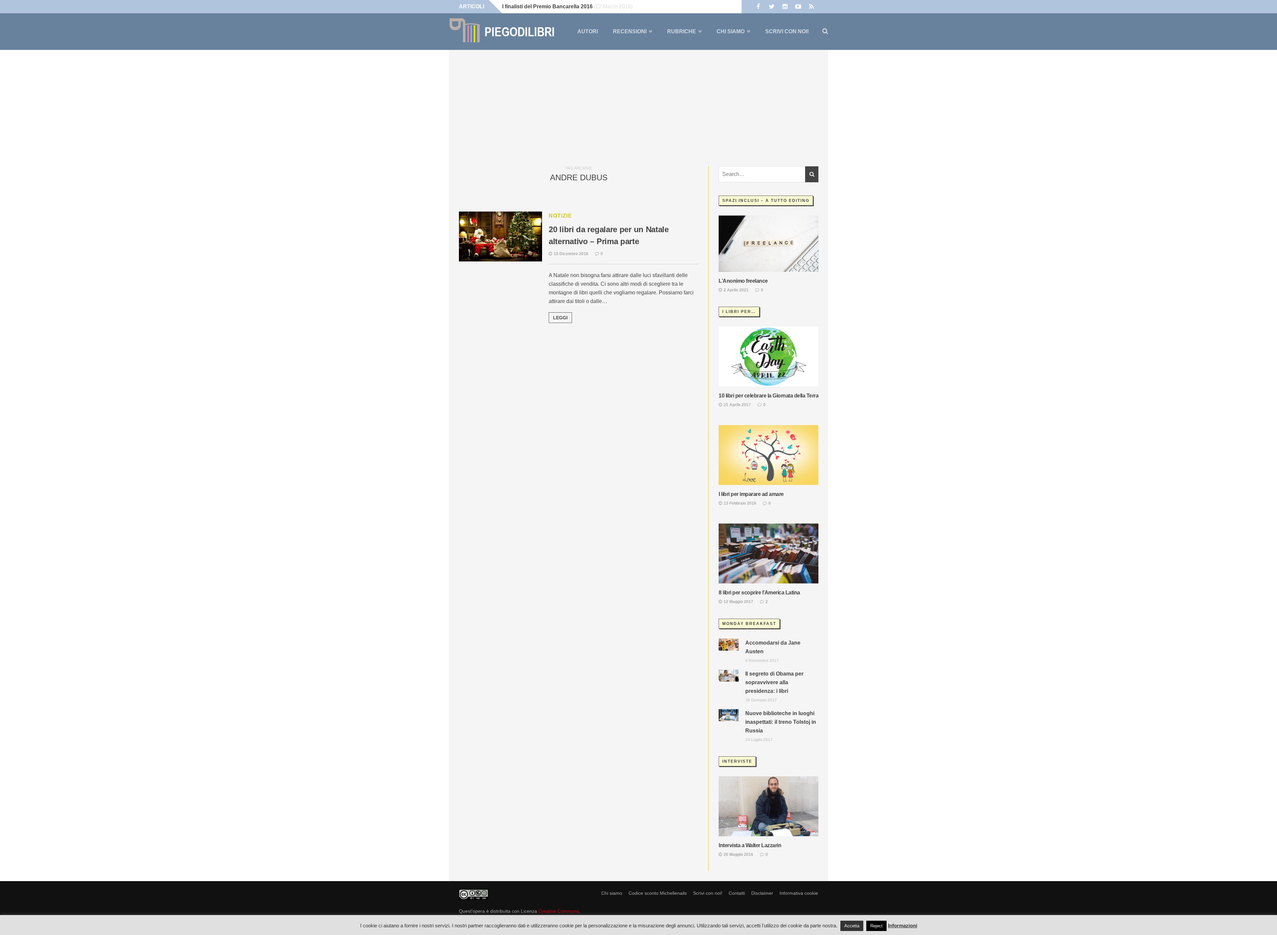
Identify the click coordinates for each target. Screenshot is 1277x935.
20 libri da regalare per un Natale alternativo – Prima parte (609, 235)
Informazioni (902, 925)
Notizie (560, 216)
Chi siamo (731, 31)
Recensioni (629, 31)
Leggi (560, 317)
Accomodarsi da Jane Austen (772, 647)
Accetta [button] (851, 925)
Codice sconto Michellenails (658, 893)
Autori (587, 31)
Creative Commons (558, 911)
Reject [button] (876, 925)
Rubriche (681, 31)
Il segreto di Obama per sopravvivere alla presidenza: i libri (774, 682)
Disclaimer (762, 893)
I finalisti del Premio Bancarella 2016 (547, 6)
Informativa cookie (799, 893)
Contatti (737, 893)
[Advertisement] (638, 106)
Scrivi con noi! (787, 31)
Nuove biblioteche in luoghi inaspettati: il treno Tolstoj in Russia (780, 721)
